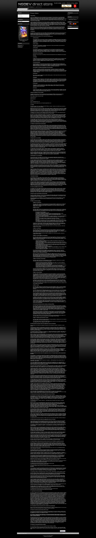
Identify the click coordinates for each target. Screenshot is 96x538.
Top (18, 10)
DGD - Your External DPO (59, 527)
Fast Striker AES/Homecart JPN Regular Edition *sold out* (23, 40)
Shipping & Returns (21, 45)
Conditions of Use (20, 46)
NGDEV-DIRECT (50, 535)
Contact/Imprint (20, 47)
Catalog (20, 10)
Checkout (76, 8)
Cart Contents (71, 8)
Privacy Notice (25, 10)
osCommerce (50, 536)
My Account (66, 8)
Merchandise (20, 16)
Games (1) (20, 15)
